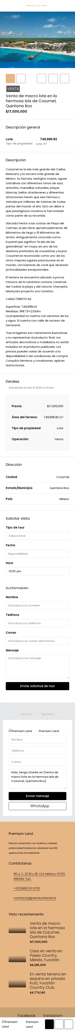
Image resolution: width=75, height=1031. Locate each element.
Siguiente (47, 714)
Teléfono (12, 615)
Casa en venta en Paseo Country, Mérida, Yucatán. (46, 955)
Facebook (26, 1015)
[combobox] (37, 536)
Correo (11, 633)
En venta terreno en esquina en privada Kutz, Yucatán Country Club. (48, 981)
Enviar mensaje (37, 796)
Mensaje (12, 650)
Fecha (10, 545)
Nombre (12, 597)
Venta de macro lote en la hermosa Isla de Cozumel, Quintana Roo (47, 930)
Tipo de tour (15, 527)
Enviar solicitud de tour (37, 686)
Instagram (52, 1015)
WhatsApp (39, 806)
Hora (9, 563)
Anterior (26, 714)
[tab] (10, 78)
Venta (13, 88)
